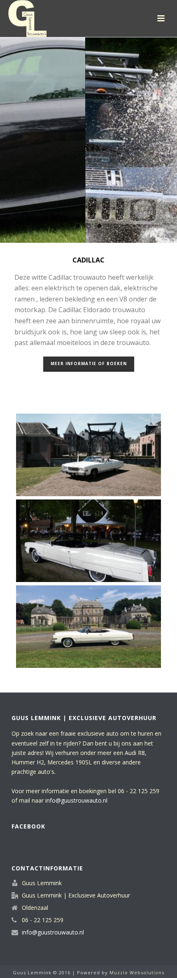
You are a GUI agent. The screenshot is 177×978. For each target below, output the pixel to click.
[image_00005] (88, 626)
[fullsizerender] (88, 454)
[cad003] (88, 540)
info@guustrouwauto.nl (76, 800)
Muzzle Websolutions (136, 972)
